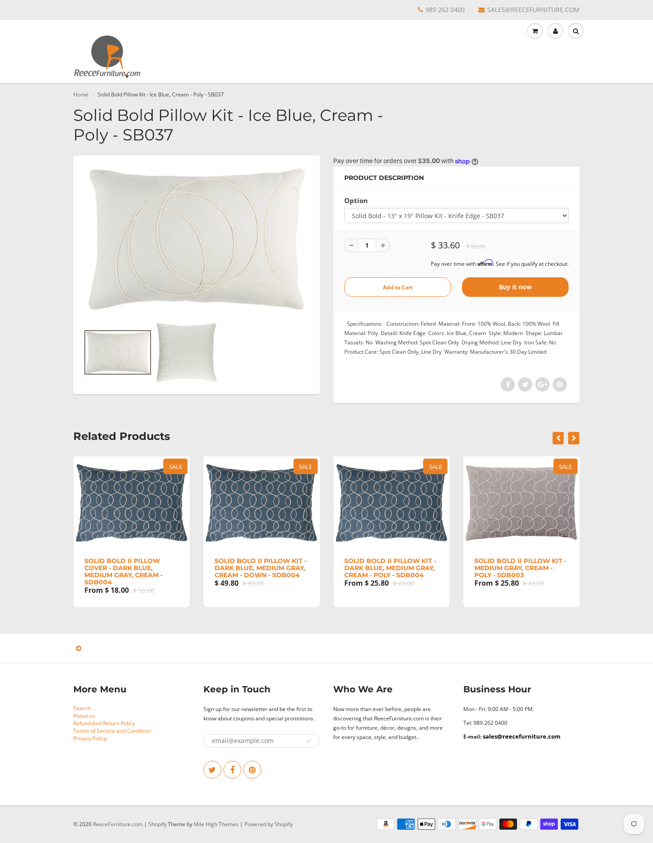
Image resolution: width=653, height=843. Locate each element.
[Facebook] (232, 770)
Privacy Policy (90, 738)
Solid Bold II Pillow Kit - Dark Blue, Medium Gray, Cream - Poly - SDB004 (390, 568)
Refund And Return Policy (104, 723)
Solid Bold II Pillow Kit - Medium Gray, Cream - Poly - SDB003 (520, 568)
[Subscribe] (309, 741)
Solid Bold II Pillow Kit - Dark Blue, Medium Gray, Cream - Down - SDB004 (261, 568)
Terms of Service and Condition (112, 731)
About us (84, 715)
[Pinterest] (252, 770)
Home (80, 94)
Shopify (157, 824)
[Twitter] (212, 770)
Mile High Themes (216, 824)
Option (356, 200)
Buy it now (515, 287)
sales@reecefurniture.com (522, 736)
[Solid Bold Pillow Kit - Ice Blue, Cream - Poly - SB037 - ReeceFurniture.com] (196, 239)
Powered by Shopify (268, 824)
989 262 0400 (445, 9)
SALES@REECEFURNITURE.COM (533, 9)
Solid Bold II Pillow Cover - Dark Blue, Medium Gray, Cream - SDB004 (123, 571)
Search (82, 708)
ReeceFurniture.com (118, 824)
